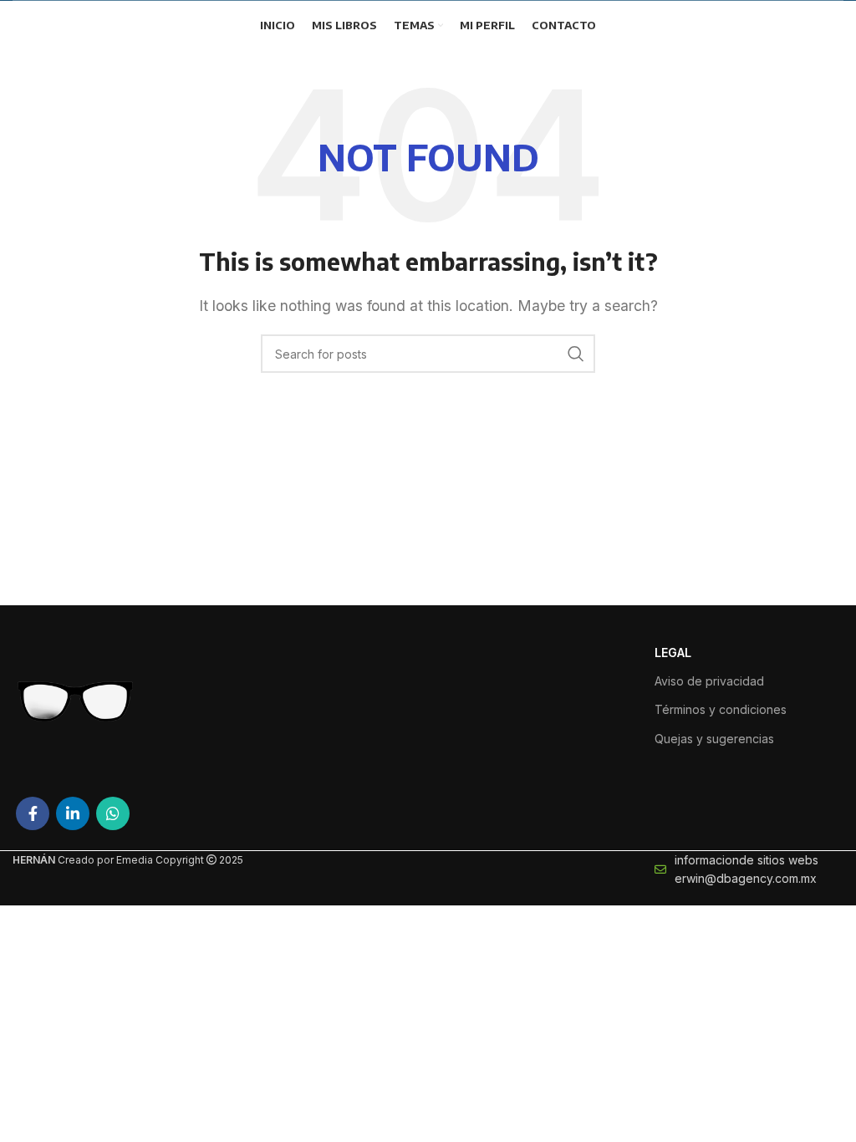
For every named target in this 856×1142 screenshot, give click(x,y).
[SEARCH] (576, 353)
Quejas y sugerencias (714, 739)
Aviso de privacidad (709, 681)
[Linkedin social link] (72, 813)
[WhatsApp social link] (113, 813)
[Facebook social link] (32, 813)
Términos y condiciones (721, 709)
